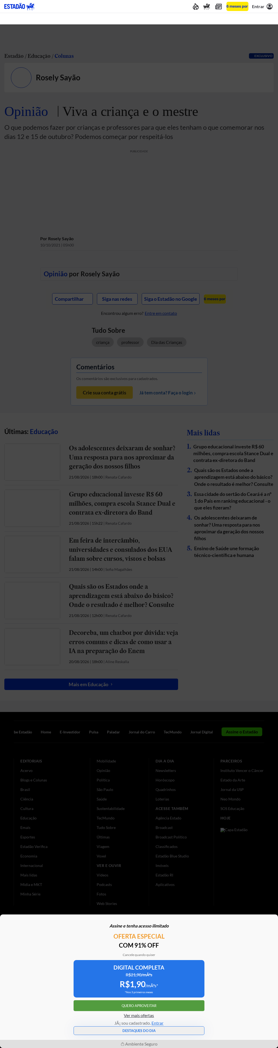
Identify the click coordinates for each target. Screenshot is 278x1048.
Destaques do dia (139, 1030)
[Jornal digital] (218, 6)
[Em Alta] (195, 6)
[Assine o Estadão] (237, 6)
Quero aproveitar (139, 1005)
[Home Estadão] (19, 6)
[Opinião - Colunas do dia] (206, 6)
